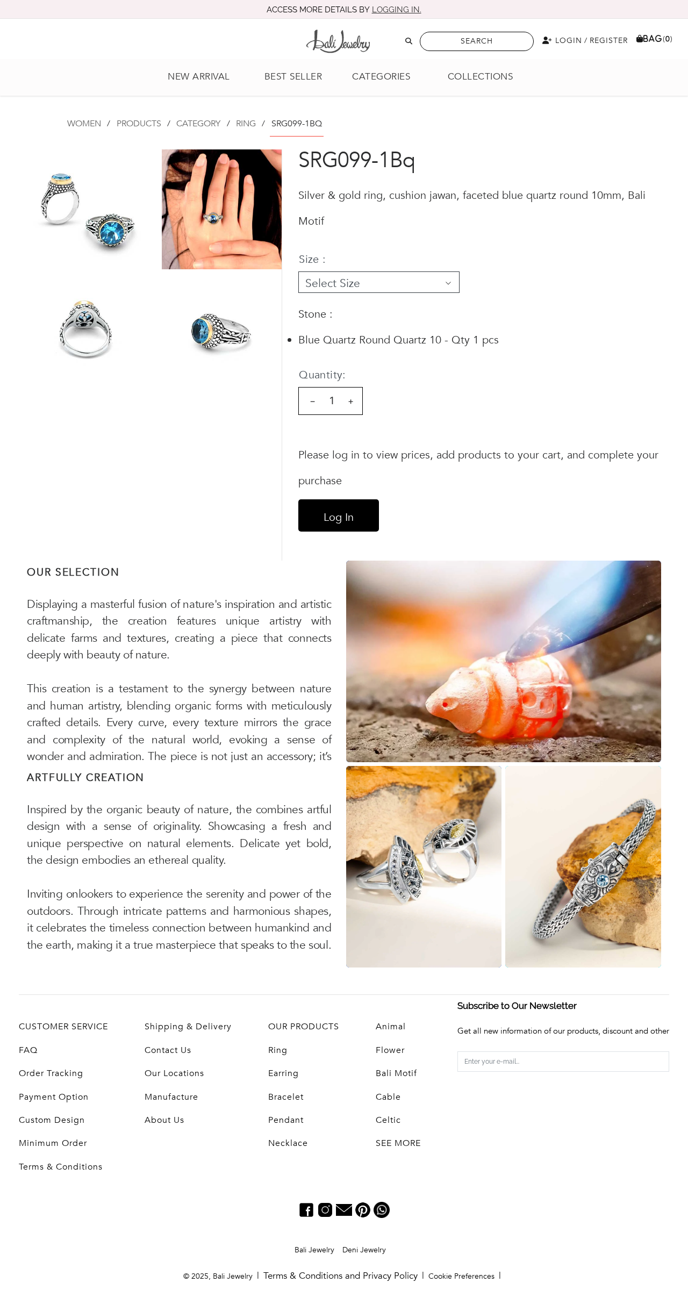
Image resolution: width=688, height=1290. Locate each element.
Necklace (288, 1143)
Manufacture (171, 1097)
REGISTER (609, 40)
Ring (278, 1050)
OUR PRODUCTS (303, 1027)
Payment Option (54, 1097)
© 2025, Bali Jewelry (218, 1276)
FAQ (28, 1050)
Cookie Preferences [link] (461, 1276)
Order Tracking (51, 1073)
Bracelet (286, 1097)
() (658, 39)
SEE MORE (398, 1143)
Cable (388, 1097)
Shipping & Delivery (188, 1027)
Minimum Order (53, 1143)
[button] (387, 77)
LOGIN (567, 40)
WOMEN (84, 124)
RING (246, 124)
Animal (391, 1027)
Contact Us (168, 1050)
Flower (390, 1050)
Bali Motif (396, 1073)
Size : (312, 259)
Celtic (388, 1120)
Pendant (286, 1120)
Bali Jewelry (314, 1250)
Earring (283, 1073)
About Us (164, 1120)
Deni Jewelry (364, 1250)
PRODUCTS (139, 124)
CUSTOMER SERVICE (63, 1027)
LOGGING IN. (396, 10)
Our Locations (174, 1073)
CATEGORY (198, 124)
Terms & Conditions (61, 1167)
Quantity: (322, 375)
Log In (339, 517)
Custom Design (52, 1120)
